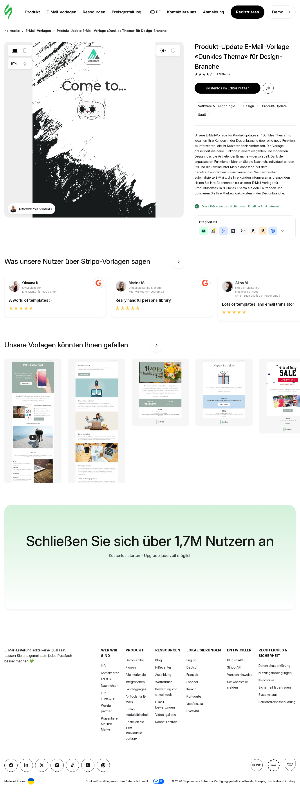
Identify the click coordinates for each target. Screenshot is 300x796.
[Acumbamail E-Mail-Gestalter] (243, 231)
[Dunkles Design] (173, 50)
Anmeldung (213, 12)
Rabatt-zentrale (166, 722)
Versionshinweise (239, 674)
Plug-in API (235, 660)
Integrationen (135, 682)
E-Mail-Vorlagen (61, 12)
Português (193, 696)
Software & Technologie (216, 106)
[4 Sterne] (208, 74)
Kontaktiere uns (181, 12)
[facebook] (11, 765)
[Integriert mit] (282, 231)
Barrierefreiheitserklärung (277, 702)
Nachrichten (109, 685)
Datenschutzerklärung (274, 665)
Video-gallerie (165, 714)
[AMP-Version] (25, 63)
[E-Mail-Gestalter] (8, 12)
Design (248, 106)
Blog (158, 660)
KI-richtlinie (266, 680)
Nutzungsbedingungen (275, 673)
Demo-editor (135, 660)
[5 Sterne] (211, 74)
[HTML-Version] (15, 63)
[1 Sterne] (196, 74)
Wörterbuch (163, 682)
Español (192, 682)
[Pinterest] (103, 765)
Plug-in (131, 667)
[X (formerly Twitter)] (41, 765)
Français (192, 674)
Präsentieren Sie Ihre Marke (110, 723)
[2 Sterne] (200, 74)
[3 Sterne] (204, 74)
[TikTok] (72, 765)
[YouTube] (87, 765)
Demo (277, 12)
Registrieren (247, 12)
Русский (192, 711)
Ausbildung (163, 674)
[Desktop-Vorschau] (15, 50)
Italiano (191, 689)
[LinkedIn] (26, 765)
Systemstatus (267, 694)
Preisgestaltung (126, 12)
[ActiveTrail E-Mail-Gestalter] (233, 231)
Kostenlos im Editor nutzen (227, 88)
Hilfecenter (163, 667)
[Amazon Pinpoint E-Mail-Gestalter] (253, 231)
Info (104, 665)
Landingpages (136, 689)
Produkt (32, 12)
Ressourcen (94, 12)
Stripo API (234, 667)
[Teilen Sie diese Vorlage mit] (268, 88)
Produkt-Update (274, 106)
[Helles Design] (163, 50)
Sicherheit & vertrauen (274, 687)
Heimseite (12, 31)
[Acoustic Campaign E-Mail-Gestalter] (203, 231)
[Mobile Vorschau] (25, 50)
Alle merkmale (136, 674)
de (158, 12)
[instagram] (57, 765)
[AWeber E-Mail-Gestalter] (272, 231)
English (191, 660)
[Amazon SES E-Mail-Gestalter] (262, 231)
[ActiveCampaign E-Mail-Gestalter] (223, 231)
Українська (194, 703)
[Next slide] (178, 261)
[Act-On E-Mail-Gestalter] (213, 231)
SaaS (202, 114)
